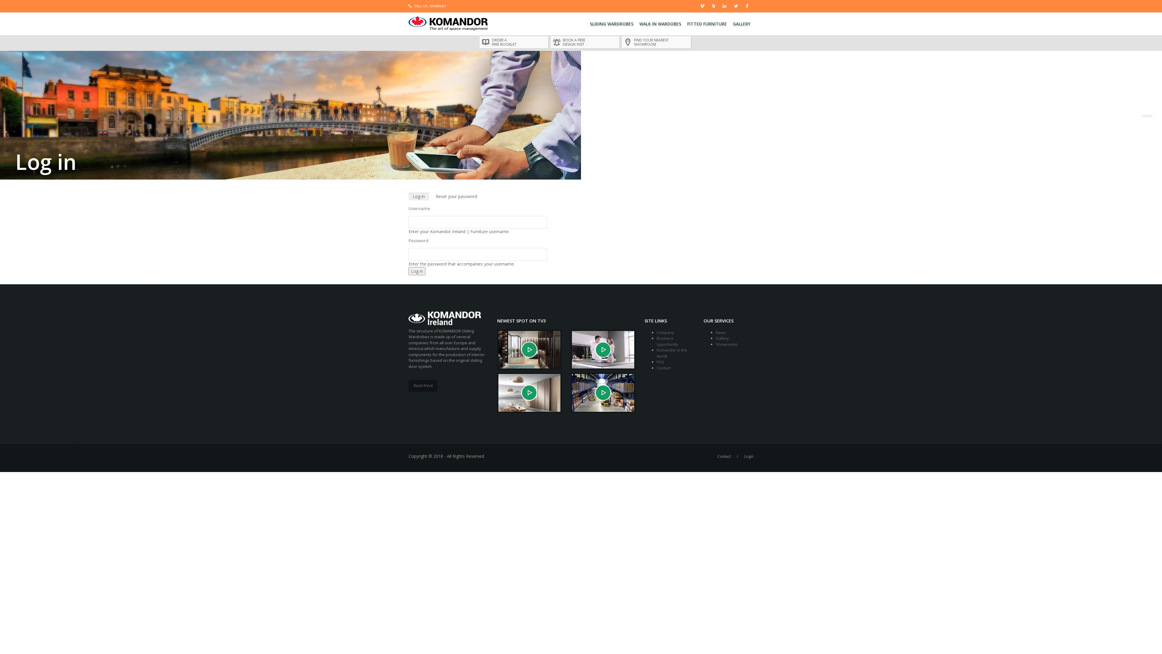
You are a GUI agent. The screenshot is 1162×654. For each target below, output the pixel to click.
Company (665, 332)
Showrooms (727, 344)
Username (419, 208)
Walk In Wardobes (660, 24)
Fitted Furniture (707, 24)
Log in (421, 196)
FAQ (660, 362)
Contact (664, 368)
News (721, 332)
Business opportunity (667, 341)
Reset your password (456, 196)
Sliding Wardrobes (611, 24)
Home (1147, 115)
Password (418, 240)
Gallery (741, 24)
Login (748, 456)
